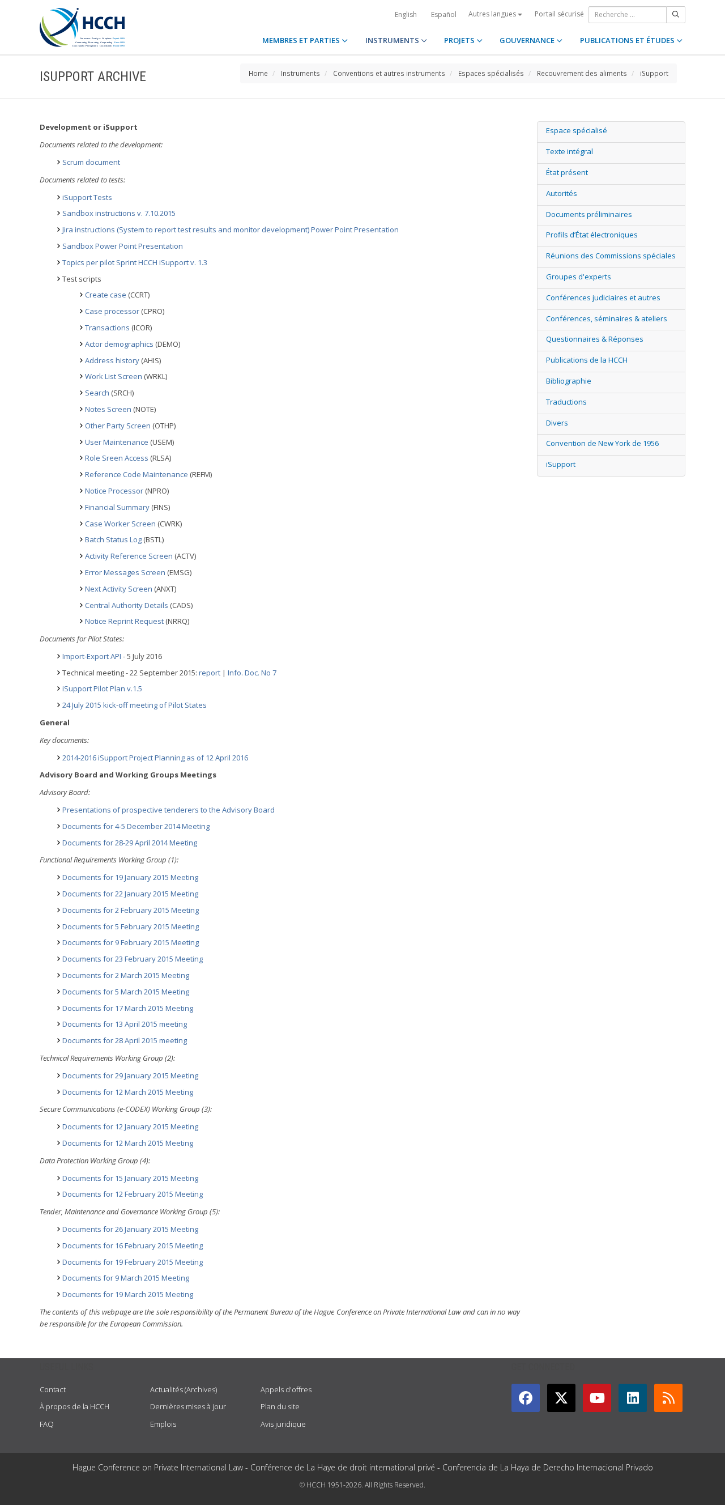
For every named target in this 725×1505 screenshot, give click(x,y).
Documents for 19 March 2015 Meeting (127, 1294)
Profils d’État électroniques (592, 234)
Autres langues (493, 14)
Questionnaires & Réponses (594, 339)
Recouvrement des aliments (582, 73)
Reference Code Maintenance (136, 474)
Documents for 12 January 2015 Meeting (130, 1126)
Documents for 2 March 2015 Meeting (125, 975)
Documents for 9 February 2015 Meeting (130, 942)
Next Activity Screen (118, 589)
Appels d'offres (286, 1389)
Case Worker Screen (120, 523)
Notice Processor (114, 491)
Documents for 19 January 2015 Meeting (130, 877)
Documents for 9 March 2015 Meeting (125, 1278)
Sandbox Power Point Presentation (122, 246)
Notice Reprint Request (124, 621)
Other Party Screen (118, 425)
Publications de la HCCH (587, 360)
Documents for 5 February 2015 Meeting (130, 926)
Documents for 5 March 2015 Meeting (125, 992)
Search (97, 393)
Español (444, 14)
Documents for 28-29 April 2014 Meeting (129, 842)
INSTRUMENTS (393, 40)
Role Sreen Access (116, 458)
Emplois (163, 1424)
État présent (567, 172)
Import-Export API (91, 656)
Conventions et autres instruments (389, 73)
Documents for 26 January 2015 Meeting (130, 1229)
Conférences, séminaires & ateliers (606, 318)
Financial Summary (117, 507)
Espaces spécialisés (491, 73)
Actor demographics (119, 344)
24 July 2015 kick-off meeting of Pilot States (134, 705)
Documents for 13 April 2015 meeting (124, 1024)
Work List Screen (113, 376)
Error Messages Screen (125, 572)
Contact (53, 1389)
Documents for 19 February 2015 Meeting (132, 1262)
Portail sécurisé (559, 14)
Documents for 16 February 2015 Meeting (132, 1245)
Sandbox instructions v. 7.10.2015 (119, 213)
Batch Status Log (113, 539)
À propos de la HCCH (74, 1406)
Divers (557, 423)
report (209, 673)
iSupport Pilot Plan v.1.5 (102, 688)
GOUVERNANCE (528, 40)
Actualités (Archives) (183, 1389)
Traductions (566, 402)
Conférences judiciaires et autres (603, 297)
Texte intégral (569, 151)
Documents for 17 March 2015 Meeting (127, 1008)
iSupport (654, 73)
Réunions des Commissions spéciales (611, 255)
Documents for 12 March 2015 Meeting (127, 1092)
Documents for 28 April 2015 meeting (124, 1040)
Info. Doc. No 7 (252, 673)
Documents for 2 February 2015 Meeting (130, 910)
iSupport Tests (87, 197)
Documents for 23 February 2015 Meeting (132, 959)
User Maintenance (116, 442)
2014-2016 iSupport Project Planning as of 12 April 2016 (155, 757)
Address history (112, 360)
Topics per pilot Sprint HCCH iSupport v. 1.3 (134, 262)
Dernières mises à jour (188, 1406)
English (406, 14)
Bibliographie (568, 381)
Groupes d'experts (578, 276)
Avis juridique (283, 1424)
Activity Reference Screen (129, 556)
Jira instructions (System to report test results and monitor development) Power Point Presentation (230, 229)
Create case (105, 295)
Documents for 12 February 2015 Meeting (132, 1194)
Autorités (561, 193)
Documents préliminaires (589, 214)
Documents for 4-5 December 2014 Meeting (136, 826)
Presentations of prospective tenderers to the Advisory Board (168, 810)
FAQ (47, 1424)
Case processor (112, 311)
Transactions (107, 327)
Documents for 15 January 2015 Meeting (130, 1178)
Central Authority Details (126, 605)
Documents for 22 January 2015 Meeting (130, 893)
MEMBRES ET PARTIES (302, 40)
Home (258, 73)
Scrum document (91, 162)
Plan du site (280, 1406)
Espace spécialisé (576, 130)
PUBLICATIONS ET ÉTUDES (628, 40)
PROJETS (460, 40)
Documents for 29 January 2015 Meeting (130, 1075)
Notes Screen (108, 409)
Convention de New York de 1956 (602, 443)
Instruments (300, 73)
